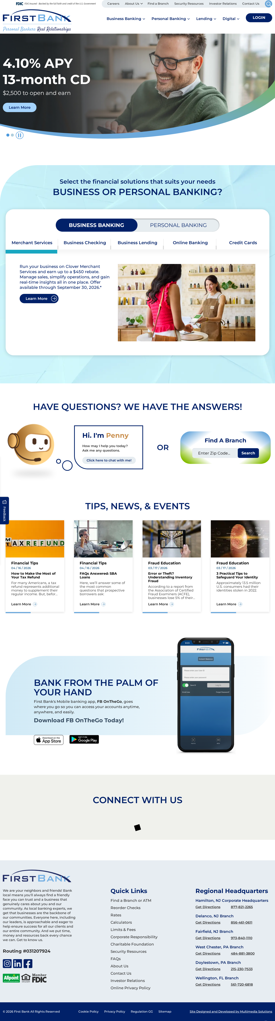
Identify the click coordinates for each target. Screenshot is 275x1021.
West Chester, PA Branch (219, 947)
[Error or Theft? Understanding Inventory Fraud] (172, 538)
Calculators (121, 922)
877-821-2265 (242, 907)
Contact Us (250, 3)
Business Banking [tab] (96, 225)
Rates (116, 915)
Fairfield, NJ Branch (214, 931)
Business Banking (124, 18)
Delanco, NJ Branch (214, 916)
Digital (229, 18)
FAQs (116, 959)
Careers (113, 3)
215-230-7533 (242, 969)
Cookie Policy (88, 1011)
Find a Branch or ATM (131, 900)
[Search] (268, 3)
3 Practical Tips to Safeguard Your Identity (237, 575)
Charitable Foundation (132, 944)
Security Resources (189, 3)
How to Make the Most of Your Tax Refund (33, 575)
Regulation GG (142, 1011)
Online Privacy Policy (130, 988)
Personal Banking (169, 18)
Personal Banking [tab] (178, 225)
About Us (132, 3)
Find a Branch (158, 3)
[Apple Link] (48, 740)
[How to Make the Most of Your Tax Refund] (35, 538)
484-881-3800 (243, 954)
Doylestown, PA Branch (218, 962)
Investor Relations (223, 3)
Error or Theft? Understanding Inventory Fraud (170, 577)
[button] (7, 135)
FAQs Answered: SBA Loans (98, 575)
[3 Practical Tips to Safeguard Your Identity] (240, 538)
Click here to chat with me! (109, 460)
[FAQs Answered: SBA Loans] (103, 538)
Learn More (36, 298)
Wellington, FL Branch (217, 978)
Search (248, 453)
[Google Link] (84, 740)
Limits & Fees (123, 929)
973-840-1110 (241, 938)
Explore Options (24, 118)
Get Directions (207, 907)
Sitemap (164, 1011)
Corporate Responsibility (134, 937)
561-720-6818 (242, 985)
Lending (204, 18)
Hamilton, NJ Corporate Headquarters (231, 900)
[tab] (32, 243)
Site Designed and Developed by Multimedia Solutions (231, 1011)
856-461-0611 (241, 922)
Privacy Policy (114, 1011)
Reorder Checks (125, 908)
